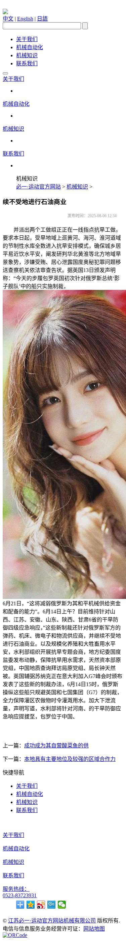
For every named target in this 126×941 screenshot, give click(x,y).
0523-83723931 (20, 895)
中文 (8, 19)
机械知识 (27, 55)
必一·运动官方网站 (38, 187)
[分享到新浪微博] (41, 905)
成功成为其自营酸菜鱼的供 (56, 745)
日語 (42, 19)
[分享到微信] (62, 905)
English (25, 19)
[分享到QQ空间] (31, 905)
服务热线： (16, 889)
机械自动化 (29, 47)
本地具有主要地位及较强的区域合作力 (70, 759)
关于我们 (27, 39)
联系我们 (27, 63)
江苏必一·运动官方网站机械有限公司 (52, 920)
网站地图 (94, 929)
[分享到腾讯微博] (51, 905)
